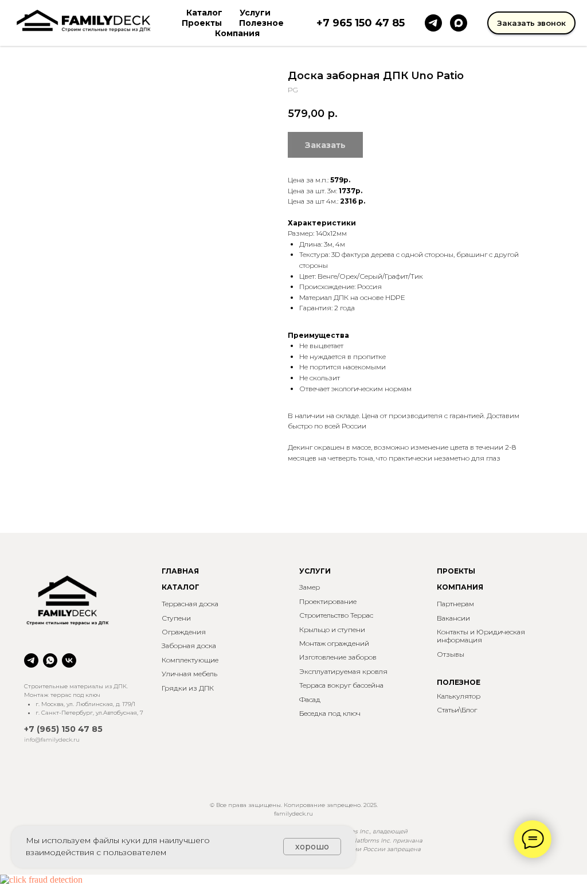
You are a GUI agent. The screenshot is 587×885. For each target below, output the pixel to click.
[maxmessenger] (458, 23)
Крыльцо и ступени (332, 629)
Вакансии (453, 618)
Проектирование (328, 601)
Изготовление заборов (338, 657)
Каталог (204, 12)
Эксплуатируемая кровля (343, 671)
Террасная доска (190, 603)
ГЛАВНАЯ (180, 571)
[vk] (69, 660)
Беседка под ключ (330, 713)
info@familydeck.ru (52, 739)
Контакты (452, 631)
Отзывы (450, 654)
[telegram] (433, 23)
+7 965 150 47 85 (360, 23)
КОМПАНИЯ (460, 587)
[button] (531, 22)
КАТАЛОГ (180, 587)
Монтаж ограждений (334, 643)
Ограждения (184, 631)
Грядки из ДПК (188, 688)
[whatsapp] (50, 660)
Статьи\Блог (457, 709)
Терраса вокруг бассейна (341, 685)
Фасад (309, 699)
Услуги (255, 12)
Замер (309, 587)
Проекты (202, 23)
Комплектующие (190, 660)
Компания (237, 33)
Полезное (261, 23)
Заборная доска (189, 645)
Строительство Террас (336, 615)
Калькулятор (458, 696)
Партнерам (455, 603)
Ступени (176, 618)
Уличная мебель (189, 673)
